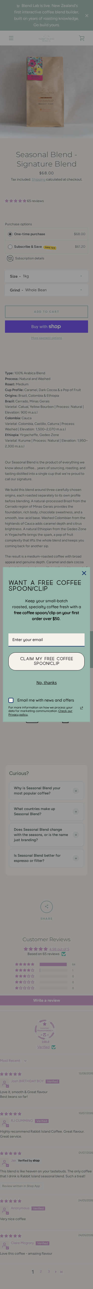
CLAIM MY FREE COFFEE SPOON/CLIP (46, 661)
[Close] (84, 573)
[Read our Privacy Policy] (82, 708)
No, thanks (46, 682)
